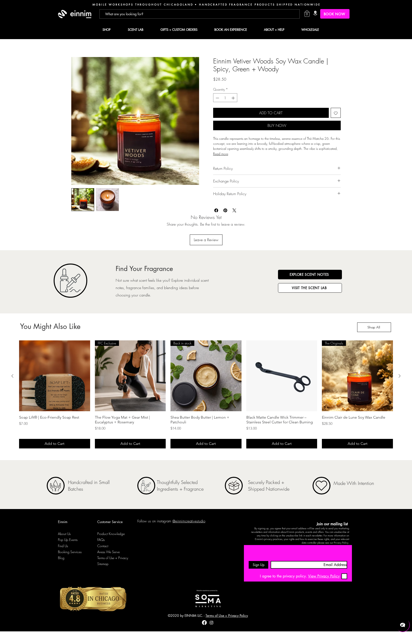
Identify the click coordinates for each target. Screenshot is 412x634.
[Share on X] (234, 210)
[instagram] (211, 622)
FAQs (101, 539)
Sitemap (102, 563)
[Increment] (234, 98)
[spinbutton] (225, 98)
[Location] (315, 13)
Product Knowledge (111, 533)
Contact (102, 546)
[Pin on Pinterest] (225, 210)
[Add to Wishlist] (336, 113)
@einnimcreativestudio (188, 521)
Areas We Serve (108, 552)
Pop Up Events (67, 539)
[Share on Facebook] (216, 210)
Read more (220, 153)
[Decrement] (217, 98)
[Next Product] (399, 376)
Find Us (63, 546)
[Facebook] (204, 622)
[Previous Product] (12, 376)
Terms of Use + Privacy (112, 558)
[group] (206, 394)
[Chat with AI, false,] (403, 625)
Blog (61, 558)
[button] (307, 13)
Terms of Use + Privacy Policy (227, 615)
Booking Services (70, 552)
